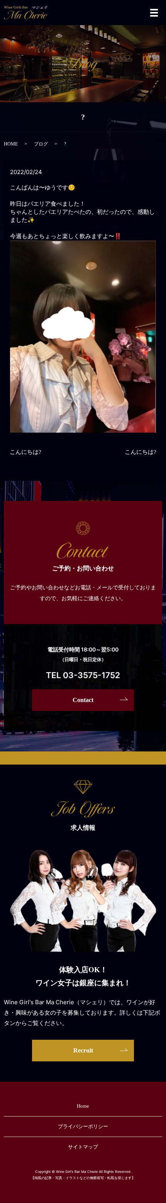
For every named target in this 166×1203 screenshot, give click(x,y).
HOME (11, 144)
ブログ (41, 144)
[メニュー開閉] (154, 13)
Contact (83, 700)
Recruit (83, 1050)
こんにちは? (25, 452)
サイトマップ (83, 1147)
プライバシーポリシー (83, 1126)
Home (83, 1106)
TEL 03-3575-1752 (83, 675)
